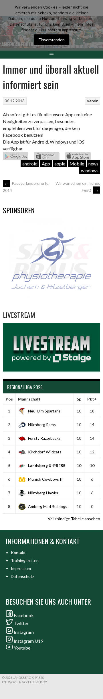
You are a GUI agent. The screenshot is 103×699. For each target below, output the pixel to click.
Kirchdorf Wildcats (45, 451)
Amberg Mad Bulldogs (47, 506)
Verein (92, 100)
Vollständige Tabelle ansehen (74, 518)
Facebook (24, 615)
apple (59, 163)
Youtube (22, 647)
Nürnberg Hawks (43, 492)
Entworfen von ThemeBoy (24, 682)
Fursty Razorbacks (44, 438)
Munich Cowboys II (45, 479)
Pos (9, 399)
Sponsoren (19, 210)
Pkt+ (92, 399)
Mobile (77, 163)
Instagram (24, 632)
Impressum (21, 568)
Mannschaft (29, 399)
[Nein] (96, 25)
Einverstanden (52, 39)
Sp (79, 399)
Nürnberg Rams (42, 424)
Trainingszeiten (25, 560)
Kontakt (18, 552)
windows (89, 170)
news (93, 163)
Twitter (21, 623)
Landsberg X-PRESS (46, 465)
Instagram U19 (28, 641)
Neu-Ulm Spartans (44, 410)
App (46, 163)
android (29, 163)
